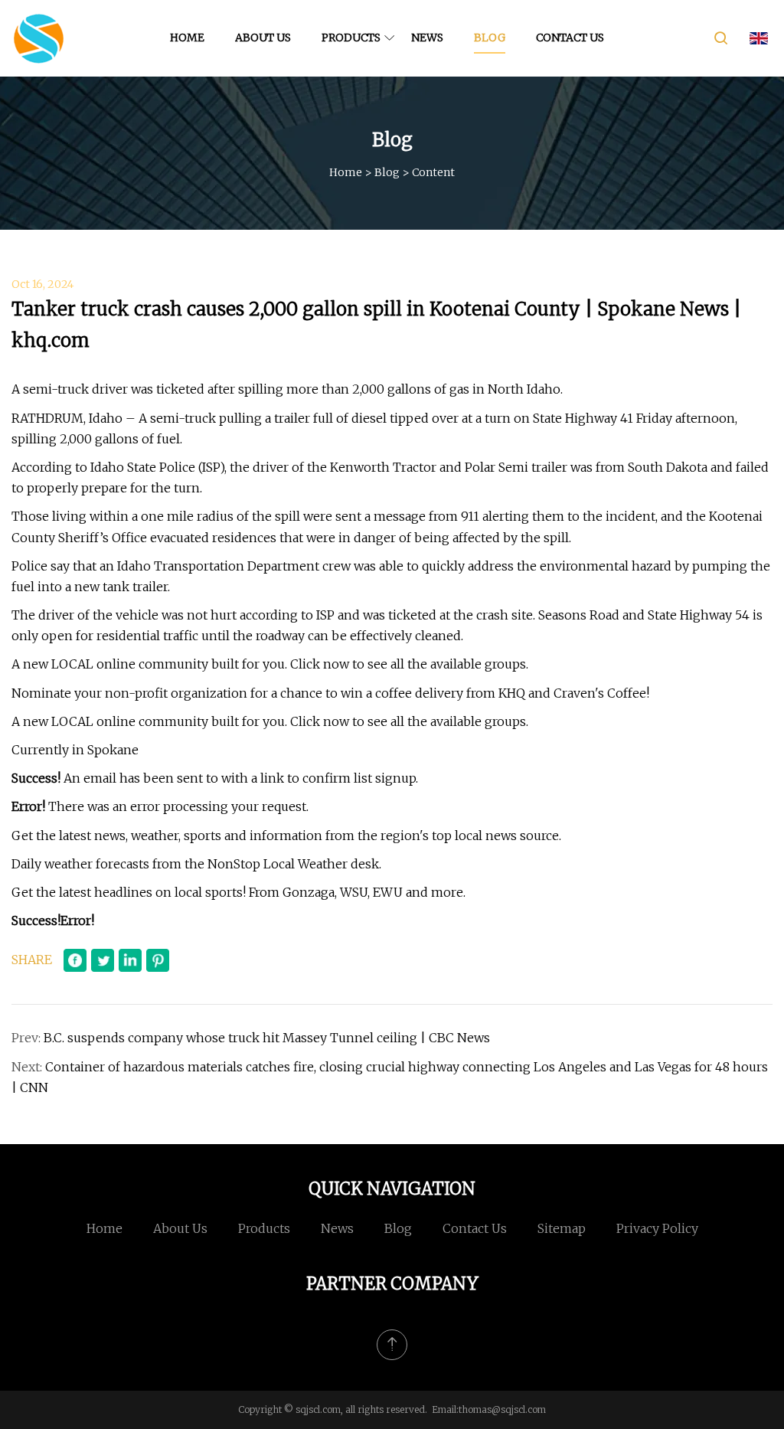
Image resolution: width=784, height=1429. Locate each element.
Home (187, 37)
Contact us (570, 37)
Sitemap (561, 1228)
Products (351, 37)
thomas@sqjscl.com (502, 1409)
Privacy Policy (657, 1228)
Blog (489, 37)
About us (263, 37)
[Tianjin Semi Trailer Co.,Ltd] (38, 38)
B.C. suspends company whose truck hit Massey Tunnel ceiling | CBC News (267, 1037)
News (427, 37)
